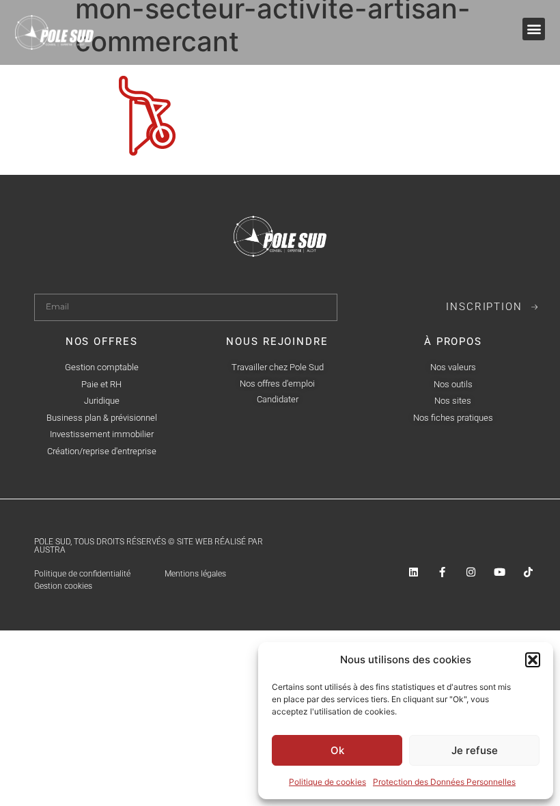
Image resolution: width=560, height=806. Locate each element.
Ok (337, 750)
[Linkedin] (413, 572)
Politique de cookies (327, 782)
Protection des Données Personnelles (444, 782)
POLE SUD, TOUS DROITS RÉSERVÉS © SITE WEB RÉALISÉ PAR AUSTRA (148, 546)
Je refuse (474, 750)
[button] (533, 660)
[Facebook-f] (442, 572)
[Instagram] (471, 572)
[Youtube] (499, 572)
